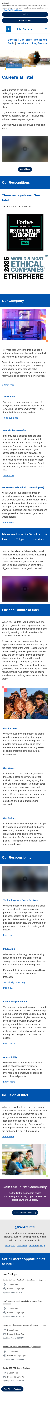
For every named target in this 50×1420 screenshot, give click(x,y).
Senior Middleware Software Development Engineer (24, 1325)
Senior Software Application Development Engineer (24, 1280)
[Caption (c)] (36, 159)
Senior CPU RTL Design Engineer (17, 1368)
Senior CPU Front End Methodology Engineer (22, 1347)
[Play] (25, 148)
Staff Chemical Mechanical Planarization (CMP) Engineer (23, 1302)
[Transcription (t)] (32, 159)
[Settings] (40, 159)
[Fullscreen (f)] (45, 159)
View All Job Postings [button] (12, 1389)
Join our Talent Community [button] (25, 1213)
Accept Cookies (25, 20)
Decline (25, 14)
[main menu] (46, 29)
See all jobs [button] (25, 169)
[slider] (28, 159)
